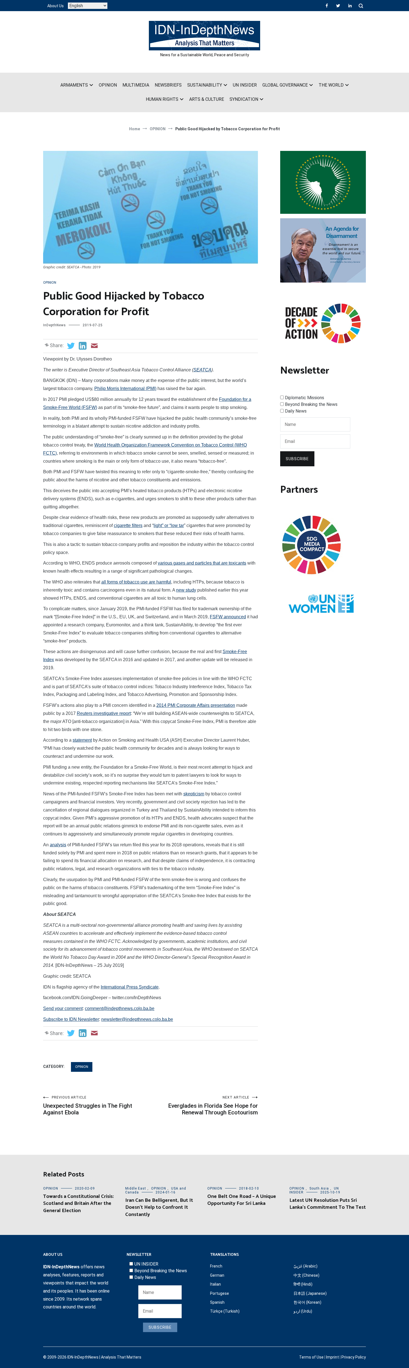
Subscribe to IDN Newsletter (71, 1019)
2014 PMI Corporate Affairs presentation (195, 705)
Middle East (135, 1188)
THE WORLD (331, 85)
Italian (215, 1284)
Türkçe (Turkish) (225, 1311)
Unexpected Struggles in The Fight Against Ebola (87, 1105)
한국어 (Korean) (307, 1302)
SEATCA (202, 369)
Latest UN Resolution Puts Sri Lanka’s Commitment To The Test (327, 1204)
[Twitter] (338, 5)
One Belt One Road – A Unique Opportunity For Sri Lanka (241, 1200)
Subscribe (297, 459)
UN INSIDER (245, 85)
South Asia (319, 1188)
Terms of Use (311, 1357)
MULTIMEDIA (135, 85)
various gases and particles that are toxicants (202, 563)
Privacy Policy (353, 1357)
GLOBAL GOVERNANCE (285, 85)
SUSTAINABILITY (204, 85)
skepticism (193, 793)
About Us (55, 6)
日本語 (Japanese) (310, 1293)
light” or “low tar (169, 525)
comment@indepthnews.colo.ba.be (119, 1008)
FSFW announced (228, 616)
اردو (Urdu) (303, 1311)
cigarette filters (128, 525)
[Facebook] (327, 5)
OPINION (108, 85)
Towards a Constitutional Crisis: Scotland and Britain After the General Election (78, 1203)
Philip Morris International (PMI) (125, 388)
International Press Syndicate (130, 987)
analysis (58, 844)
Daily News (296, 411)
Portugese (219, 1293)
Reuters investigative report (104, 713)
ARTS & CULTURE (206, 99)
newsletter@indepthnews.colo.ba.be (137, 1019)
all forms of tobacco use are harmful (136, 582)
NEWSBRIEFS (168, 85)
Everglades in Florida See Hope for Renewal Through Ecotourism (213, 1105)
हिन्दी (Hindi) (303, 1284)
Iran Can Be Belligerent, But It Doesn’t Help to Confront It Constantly (159, 1207)
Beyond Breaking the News (311, 404)
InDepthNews (54, 325)
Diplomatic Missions (304, 397)
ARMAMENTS (74, 85)
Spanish (217, 1302)
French (216, 1266)
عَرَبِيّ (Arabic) (305, 1266)
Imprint (332, 1357)
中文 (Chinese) (306, 1275)
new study (186, 590)
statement (82, 740)
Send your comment (63, 1008)
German (217, 1275)
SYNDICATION (244, 99)
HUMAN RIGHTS (162, 99)
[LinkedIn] (350, 5)
